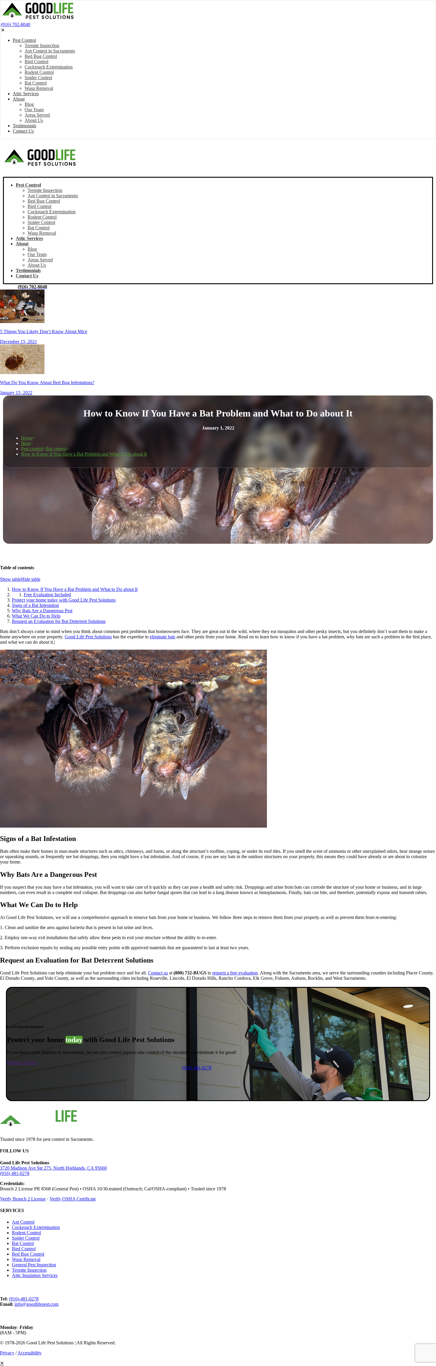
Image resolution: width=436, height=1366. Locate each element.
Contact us (158, 972)
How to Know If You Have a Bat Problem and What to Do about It (84, 454)
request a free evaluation (235, 972)
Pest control (32, 448)
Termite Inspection (29, 1270)
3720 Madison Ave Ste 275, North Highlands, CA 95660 (53, 1168)
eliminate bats (162, 636)
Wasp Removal (26, 1259)
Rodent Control (26, 1232)
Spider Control (25, 1238)
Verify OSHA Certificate (73, 1198)
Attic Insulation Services (35, 1275)
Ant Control (23, 1222)
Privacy (7, 1352)
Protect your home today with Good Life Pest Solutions (64, 599)
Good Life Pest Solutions (88, 636)
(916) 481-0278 (14, 1173)
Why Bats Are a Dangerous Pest (42, 610)
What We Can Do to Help (36, 615)
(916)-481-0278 (24, 1298)
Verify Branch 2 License (23, 1198)
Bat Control (23, 1243)
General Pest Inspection (34, 1264)
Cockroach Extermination (36, 1227)
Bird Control (24, 1248)
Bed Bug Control (28, 1254)
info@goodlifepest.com (36, 1304)
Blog (25, 443)
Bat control (56, 448)
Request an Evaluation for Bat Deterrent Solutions (59, 621)
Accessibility (29, 1352)
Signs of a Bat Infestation (35, 605)
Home (27, 438)
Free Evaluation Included (47, 594)
